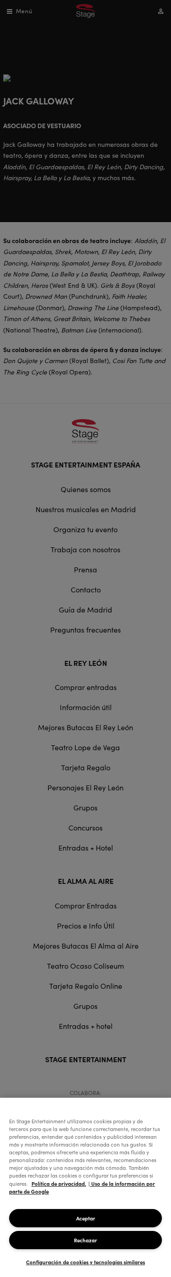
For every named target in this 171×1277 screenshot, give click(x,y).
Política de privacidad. (58, 1183)
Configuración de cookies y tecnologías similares (85, 1262)
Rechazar (85, 1240)
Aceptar (85, 1218)
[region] (85, 1187)
